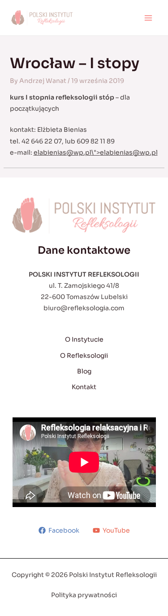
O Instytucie (84, 339)
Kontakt (84, 387)
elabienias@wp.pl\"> (96, 152)
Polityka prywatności (84, 595)
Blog (84, 371)
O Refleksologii (84, 355)
